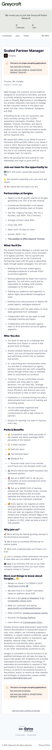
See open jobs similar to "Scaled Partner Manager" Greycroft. (26, 71)
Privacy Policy (44, 745)
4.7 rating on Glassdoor (28, 598)
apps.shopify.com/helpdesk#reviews (24, 608)
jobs (18, 35)
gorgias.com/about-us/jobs (35, 613)
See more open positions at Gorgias (26, 711)
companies (7, 35)
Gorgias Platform (28, 617)
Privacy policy (20, 735)
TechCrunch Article (16, 586)
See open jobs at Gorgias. (20, 66)
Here (39, 514)
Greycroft (11, 4)
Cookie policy (32, 735)
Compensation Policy (32, 622)
